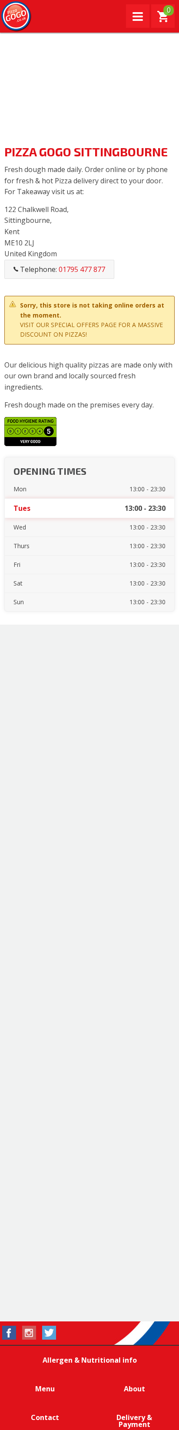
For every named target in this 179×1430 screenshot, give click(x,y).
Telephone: (61, 269)
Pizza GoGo (16, 16)
